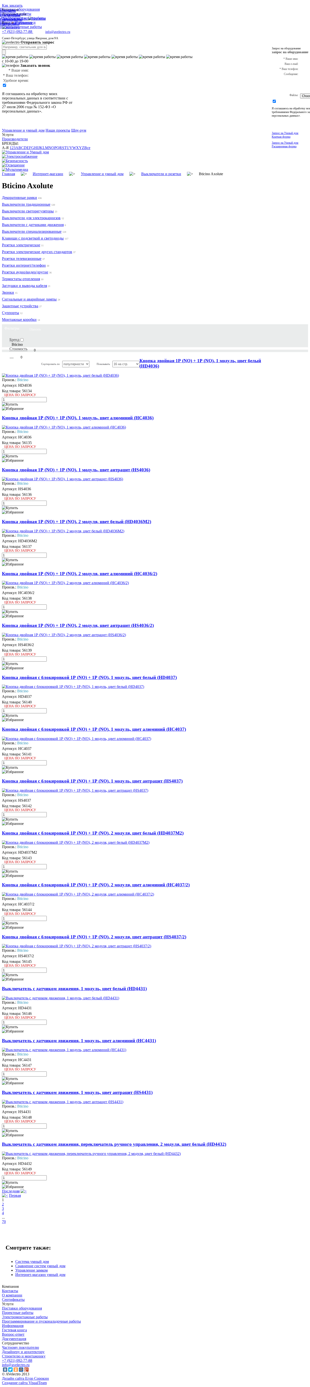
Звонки (8, 292)
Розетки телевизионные (21, 258)
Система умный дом (32, 1261)
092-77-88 (17, 32)
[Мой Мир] (21, 1369)
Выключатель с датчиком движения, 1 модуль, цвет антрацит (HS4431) (77, 1092)
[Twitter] (10, 1369)
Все (87, 148)
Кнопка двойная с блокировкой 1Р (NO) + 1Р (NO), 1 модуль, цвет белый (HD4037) (89, 677)
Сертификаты (13, 1299)
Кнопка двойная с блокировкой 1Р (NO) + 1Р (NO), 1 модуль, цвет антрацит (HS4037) (92, 781)
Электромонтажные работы (25, 1317)
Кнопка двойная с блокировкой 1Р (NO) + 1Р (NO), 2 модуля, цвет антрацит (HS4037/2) (94, 936)
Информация (12, 1326)
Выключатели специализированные (32, 231)
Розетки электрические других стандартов (37, 252)
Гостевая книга (14, 1330)
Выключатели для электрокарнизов (31, 218)
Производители (15, 139)
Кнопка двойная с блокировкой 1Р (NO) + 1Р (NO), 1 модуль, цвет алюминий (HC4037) (94, 729)
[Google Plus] (26, 1369)
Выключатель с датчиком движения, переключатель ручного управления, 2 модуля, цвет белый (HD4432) (114, 1144)
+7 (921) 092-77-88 (17, 1360)
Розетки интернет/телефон (24, 265)
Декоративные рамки (19, 198)
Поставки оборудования (22, 1308)
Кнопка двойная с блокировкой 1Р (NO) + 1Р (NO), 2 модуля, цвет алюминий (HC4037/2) (96, 884)
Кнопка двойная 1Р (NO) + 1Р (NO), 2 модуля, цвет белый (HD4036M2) (76, 521)
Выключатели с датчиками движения (33, 225)
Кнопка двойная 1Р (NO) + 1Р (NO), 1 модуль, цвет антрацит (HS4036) (76, 469)
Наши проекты (58, 130)
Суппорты (10, 313)
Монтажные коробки (19, 319)
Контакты (10, 1291)
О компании (12, 1295)
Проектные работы (17, 1313)
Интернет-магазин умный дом (40, 1275)
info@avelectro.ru (57, 32)
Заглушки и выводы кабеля (24, 286)
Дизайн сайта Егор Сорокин (25, 1378)
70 (4, 1222)
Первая (15, 1195)
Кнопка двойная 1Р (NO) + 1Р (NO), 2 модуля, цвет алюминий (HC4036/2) (79, 573)
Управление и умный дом (23, 130)
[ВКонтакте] (5, 1369)
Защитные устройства (20, 306)
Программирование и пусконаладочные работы (41, 1321)
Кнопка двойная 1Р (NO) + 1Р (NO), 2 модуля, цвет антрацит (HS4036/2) (78, 625)
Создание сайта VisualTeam (24, 1383)
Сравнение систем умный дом (40, 1266)
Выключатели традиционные (26, 204)
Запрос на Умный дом (285, 134)
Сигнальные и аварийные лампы (29, 299)
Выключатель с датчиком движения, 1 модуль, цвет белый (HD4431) (74, 988)
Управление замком (31, 1270)
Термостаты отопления (21, 279)
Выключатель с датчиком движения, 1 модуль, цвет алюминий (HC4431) (79, 1040)
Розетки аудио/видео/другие (25, 272)
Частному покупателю (20, 1347)
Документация (14, 1339)
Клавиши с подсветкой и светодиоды (33, 238)
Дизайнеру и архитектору (23, 1352)
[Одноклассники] (16, 1369)
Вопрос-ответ (13, 1334)
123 (13, 148)
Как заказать (12, 5)
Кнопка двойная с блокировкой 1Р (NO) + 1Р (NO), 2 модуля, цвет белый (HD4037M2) (93, 833)
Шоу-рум (78, 130)
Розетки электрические (21, 245)
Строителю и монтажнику (24, 1356)
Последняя (11, 1191)
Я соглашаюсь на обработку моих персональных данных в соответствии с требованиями (35, 98)
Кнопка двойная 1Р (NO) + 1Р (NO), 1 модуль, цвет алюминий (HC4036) (78, 417)
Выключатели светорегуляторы (28, 211)
